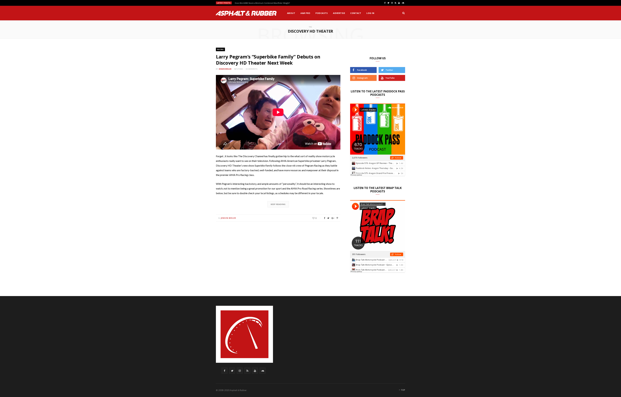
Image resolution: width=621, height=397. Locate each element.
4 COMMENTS (251, 69)
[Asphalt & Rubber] (246, 13)
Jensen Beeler (225, 69)
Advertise (339, 13)
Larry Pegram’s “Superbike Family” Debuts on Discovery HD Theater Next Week (268, 59)
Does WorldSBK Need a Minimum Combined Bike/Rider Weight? (262, 3)
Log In (370, 13)
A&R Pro (305, 13)
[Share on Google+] (333, 218)
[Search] (403, 13)
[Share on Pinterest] (337, 218)
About (291, 13)
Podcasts (322, 13)
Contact (355, 13)
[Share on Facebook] (324, 218)
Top (402, 390)
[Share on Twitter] (328, 218)
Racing (220, 49)
